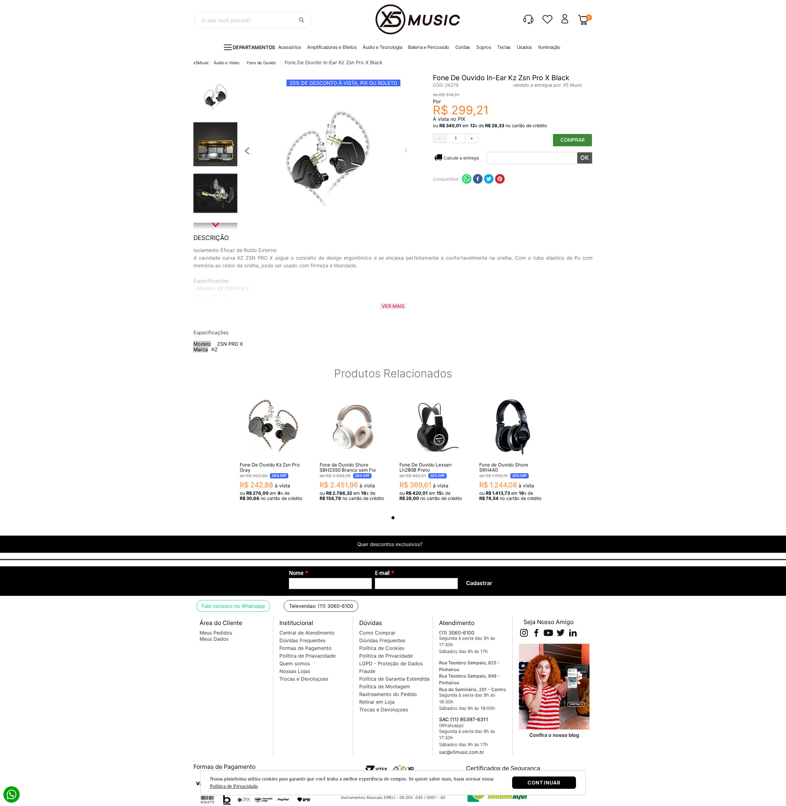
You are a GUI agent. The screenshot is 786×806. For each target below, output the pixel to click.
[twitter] (489, 179)
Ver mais (393, 306)
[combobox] (253, 20)
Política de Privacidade (234, 786)
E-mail (382, 573)
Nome (296, 573)
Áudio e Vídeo (226, 62)
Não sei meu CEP (461, 157)
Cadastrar (479, 583)
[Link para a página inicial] (201, 63)
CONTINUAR (544, 783)
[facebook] (478, 179)
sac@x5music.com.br (461, 752)
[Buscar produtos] (301, 20)
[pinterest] (500, 179)
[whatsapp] (467, 179)
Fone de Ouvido (261, 62)
